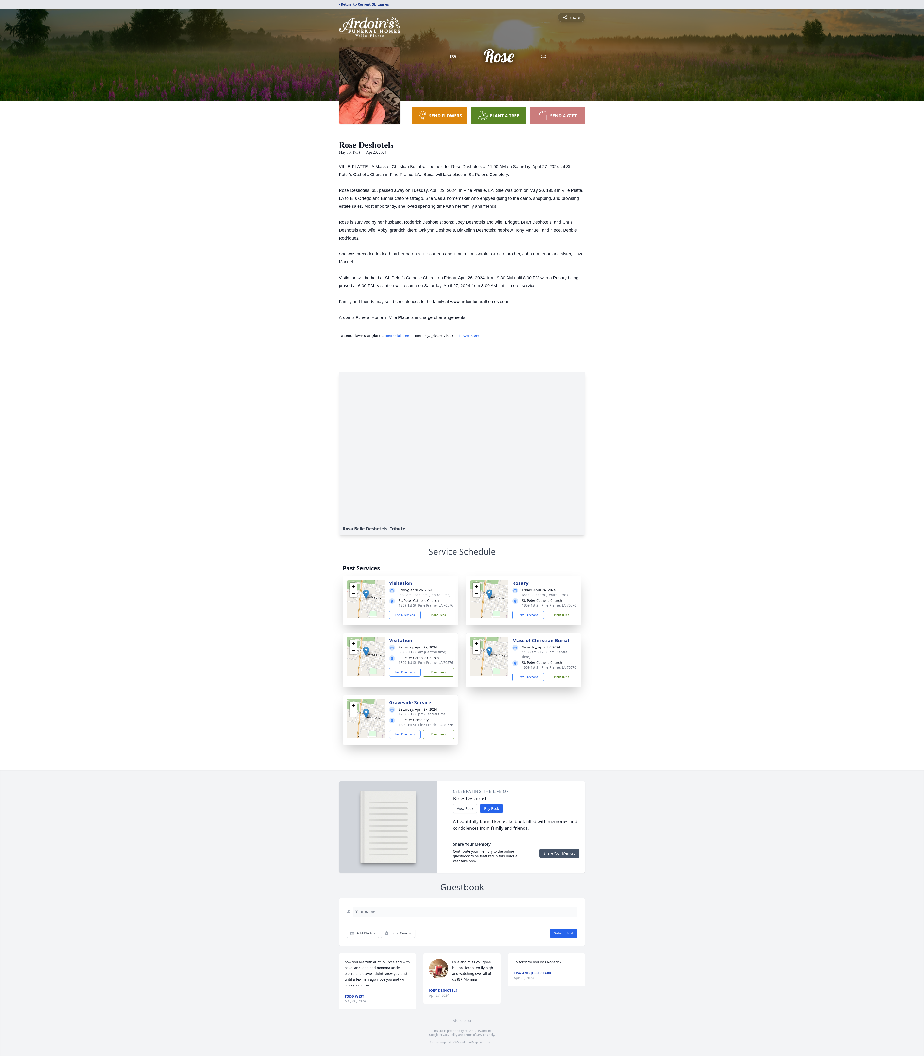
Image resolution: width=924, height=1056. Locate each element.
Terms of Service (475, 1035)
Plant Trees (438, 615)
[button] (366, 594)
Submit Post (563, 933)
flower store (469, 335)
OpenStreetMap (467, 1042)
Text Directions (405, 615)
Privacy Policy (448, 1035)
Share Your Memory (559, 853)
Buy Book (491, 808)
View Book (465, 808)
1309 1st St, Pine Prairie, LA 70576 (426, 605)
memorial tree (397, 335)
